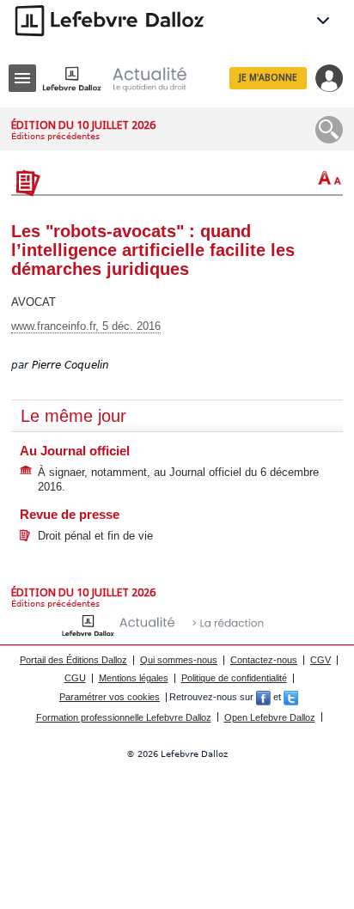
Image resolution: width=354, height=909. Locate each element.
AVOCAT (33, 302)
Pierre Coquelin (70, 365)
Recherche (329, 129)
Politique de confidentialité (234, 678)
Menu (22, 78)
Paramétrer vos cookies (109, 697)
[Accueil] (128, 78)
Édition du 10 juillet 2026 (83, 125)
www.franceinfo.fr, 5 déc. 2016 (86, 326)
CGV (320, 660)
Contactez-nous (263, 660)
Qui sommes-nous (178, 660)
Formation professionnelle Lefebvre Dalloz (123, 717)
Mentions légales (133, 678)
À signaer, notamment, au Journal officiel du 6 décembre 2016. (178, 479)
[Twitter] (291, 697)
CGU (75, 678)
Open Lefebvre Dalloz (269, 717)
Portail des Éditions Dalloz (73, 660)
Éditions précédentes (55, 136)
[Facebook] (263, 697)
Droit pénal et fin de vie (95, 535)
